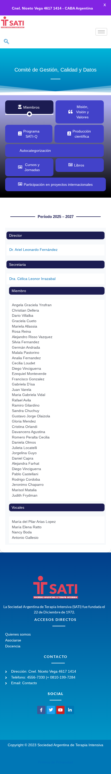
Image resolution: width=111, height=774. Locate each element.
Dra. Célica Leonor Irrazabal (32, 279)
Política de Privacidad (55, 762)
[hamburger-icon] (101, 32)
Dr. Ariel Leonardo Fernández (33, 250)
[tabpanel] (55, 375)
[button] (6, 42)
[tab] (29, 107)
